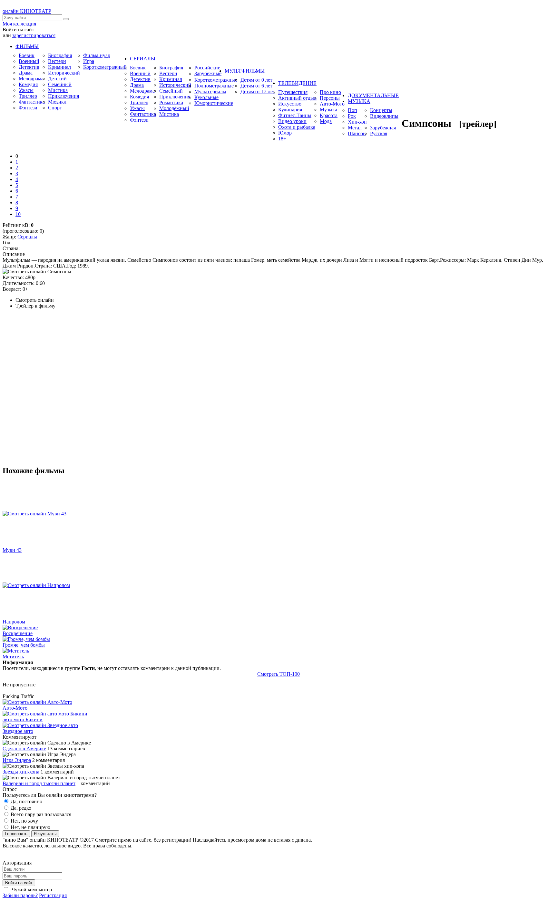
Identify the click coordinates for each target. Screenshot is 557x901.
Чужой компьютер (31, 889)
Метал (355, 127)
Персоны (330, 98)
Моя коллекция (19, 23)
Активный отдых (297, 98)
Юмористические (213, 103)
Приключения (63, 96)
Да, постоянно (25, 801)
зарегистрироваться (33, 35)
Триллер (28, 96)
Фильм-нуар (96, 55)
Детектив (29, 67)
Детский (57, 78)
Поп (352, 110)
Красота (328, 115)
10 (18, 214)
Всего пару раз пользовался (40, 814)
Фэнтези (28, 107)
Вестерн (57, 61)
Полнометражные (214, 85)
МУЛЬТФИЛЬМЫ (245, 71)
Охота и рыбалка (296, 127)
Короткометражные (215, 80)
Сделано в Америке (24, 748)
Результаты (45, 833)
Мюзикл (57, 102)
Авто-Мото (332, 103)
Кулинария (290, 109)
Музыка (328, 109)
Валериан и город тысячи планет (39, 783)
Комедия (28, 84)
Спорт (55, 107)
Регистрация (53, 895)
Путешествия (293, 92)
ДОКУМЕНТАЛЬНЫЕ (373, 95)
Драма (26, 73)
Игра (88, 61)
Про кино (330, 92)
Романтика (171, 102)
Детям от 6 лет (256, 85)
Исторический (64, 73)
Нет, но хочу (23, 821)
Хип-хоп (357, 122)
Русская (378, 133)
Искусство (289, 103)
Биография (60, 55)
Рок (352, 116)
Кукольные (206, 97)
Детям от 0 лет (256, 80)
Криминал (59, 67)
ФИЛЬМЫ (27, 46)
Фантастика (32, 102)
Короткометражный (105, 67)
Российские (207, 67)
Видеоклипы (384, 116)
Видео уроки (292, 121)
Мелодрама (31, 78)
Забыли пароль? (20, 895)
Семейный (60, 84)
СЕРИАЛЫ (142, 58)
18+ (282, 138)
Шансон (357, 133)
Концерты (381, 110)
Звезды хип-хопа (21, 771)
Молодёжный (174, 108)
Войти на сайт (19, 882)
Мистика (58, 90)
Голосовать (16, 833)
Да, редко (20, 808)
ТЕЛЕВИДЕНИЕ (297, 83)
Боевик (26, 55)
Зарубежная (383, 127)
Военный (29, 61)
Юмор (285, 133)
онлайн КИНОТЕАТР (27, 11)
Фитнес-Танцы (294, 115)
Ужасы (26, 90)
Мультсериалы (210, 91)
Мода (326, 121)
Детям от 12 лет (257, 91)
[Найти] (66, 19)
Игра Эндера (17, 760)
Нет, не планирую (29, 827)
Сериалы (27, 236)
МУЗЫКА (359, 101)
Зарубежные (207, 73)
